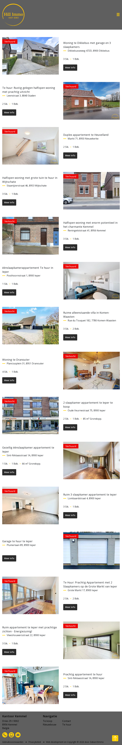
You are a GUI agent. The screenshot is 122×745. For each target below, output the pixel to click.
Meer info (70, 67)
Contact (66, 721)
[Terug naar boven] (115, 738)
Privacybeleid (35, 742)
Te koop (47, 721)
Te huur (66, 724)
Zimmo (100, 742)
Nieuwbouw (49, 724)
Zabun (93, 742)
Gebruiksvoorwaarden (13, 742)
